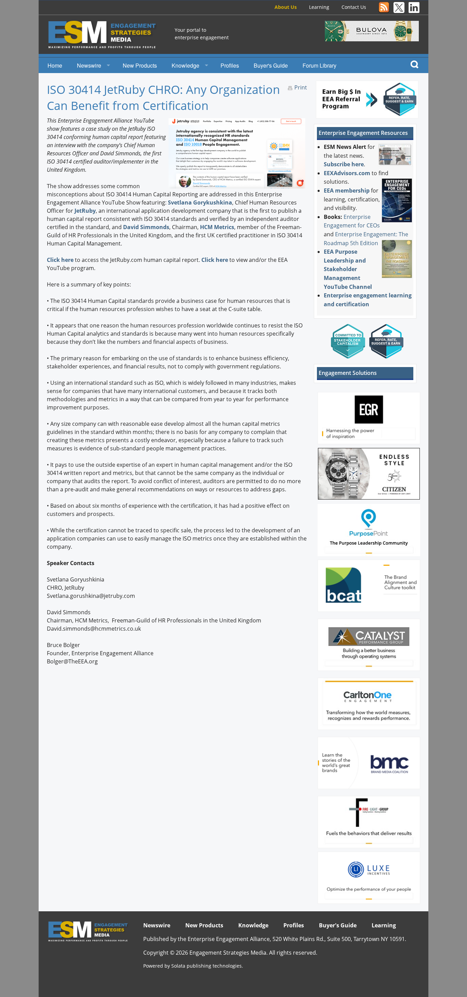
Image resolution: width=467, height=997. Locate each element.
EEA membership (347, 190)
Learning (319, 7)
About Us (286, 7)
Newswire (89, 65)
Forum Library (319, 65)
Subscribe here (344, 164)
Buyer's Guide (271, 65)
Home (55, 65)
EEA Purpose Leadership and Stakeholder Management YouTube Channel (348, 269)
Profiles (230, 65)
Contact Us (354, 7)
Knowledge (185, 65)
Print (300, 87)
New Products (140, 65)
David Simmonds (146, 227)
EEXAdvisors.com (347, 173)
